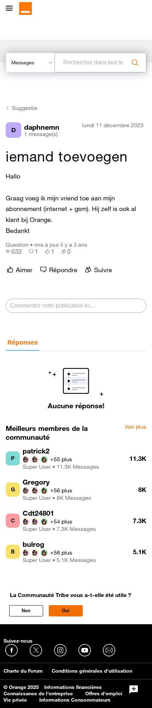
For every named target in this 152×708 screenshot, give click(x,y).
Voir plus (135, 427)
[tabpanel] (76, 380)
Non (26, 610)
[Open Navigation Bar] (11, 9)
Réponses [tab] (22, 342)
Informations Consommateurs (75, 700)
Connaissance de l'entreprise (38, 693)
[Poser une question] (134, 690)
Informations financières (73, 687)
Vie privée (15, 700)
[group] (14, 251)
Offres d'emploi (103, 693)
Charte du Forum (23, 671)
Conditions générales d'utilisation (92, 671)
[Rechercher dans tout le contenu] (135, 62)
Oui (66, 610)
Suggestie (24, 107)
